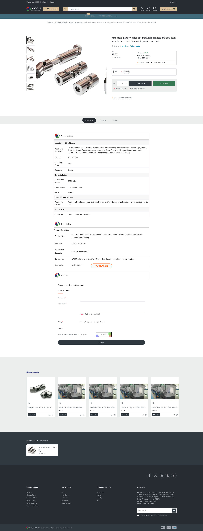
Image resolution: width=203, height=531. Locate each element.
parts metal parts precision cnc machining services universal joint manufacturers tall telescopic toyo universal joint (48, 447)
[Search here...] (134, 9)
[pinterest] (155, 475)
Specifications (89, 120)
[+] (126, 83)
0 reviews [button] (125, 46)
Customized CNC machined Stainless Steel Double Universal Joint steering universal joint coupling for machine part (72, 407)
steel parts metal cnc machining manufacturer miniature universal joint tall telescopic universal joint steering (41, 407)
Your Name (61, 298)
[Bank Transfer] (174, 527)
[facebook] (149, 475)
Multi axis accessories (75, 22)
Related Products (32, 372)
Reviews (115, 120)
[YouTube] (161, 475)
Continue (101, 342)
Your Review (61, 304)
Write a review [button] (135, 46)
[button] (30, 37)
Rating (60, 322)
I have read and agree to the (153, 515)
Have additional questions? (123, 97)
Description (103, 120)
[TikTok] (174, 475)
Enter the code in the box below (67, 334)
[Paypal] (169, 527)
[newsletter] (174, 511)
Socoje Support (32, 487)
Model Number (115, 72)
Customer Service (104, 487)
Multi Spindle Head (61, 22)
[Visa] (163, 527)
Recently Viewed (32, 441)
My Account (66, 487)
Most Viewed (44, 441)
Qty (114, 83)
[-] (118, 83)
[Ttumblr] (167, 475)
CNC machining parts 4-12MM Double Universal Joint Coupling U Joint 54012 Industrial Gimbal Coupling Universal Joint (134, 407)
